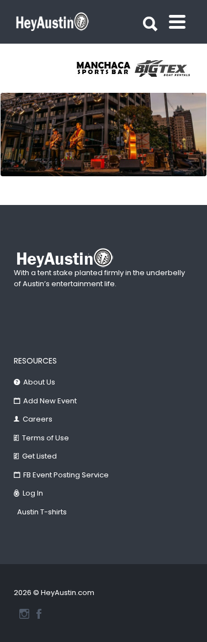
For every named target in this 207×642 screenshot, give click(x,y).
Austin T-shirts (42, 512)
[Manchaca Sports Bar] (105, 68)
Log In (33, 493)
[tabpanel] (105, 68)
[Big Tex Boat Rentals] (164, 68)
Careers (37, 419)
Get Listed (39, 456)
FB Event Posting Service (66, 475)
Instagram (24, 613)
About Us (39, 382)
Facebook (38, 613)
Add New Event (50, 401)
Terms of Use (45, 438)
